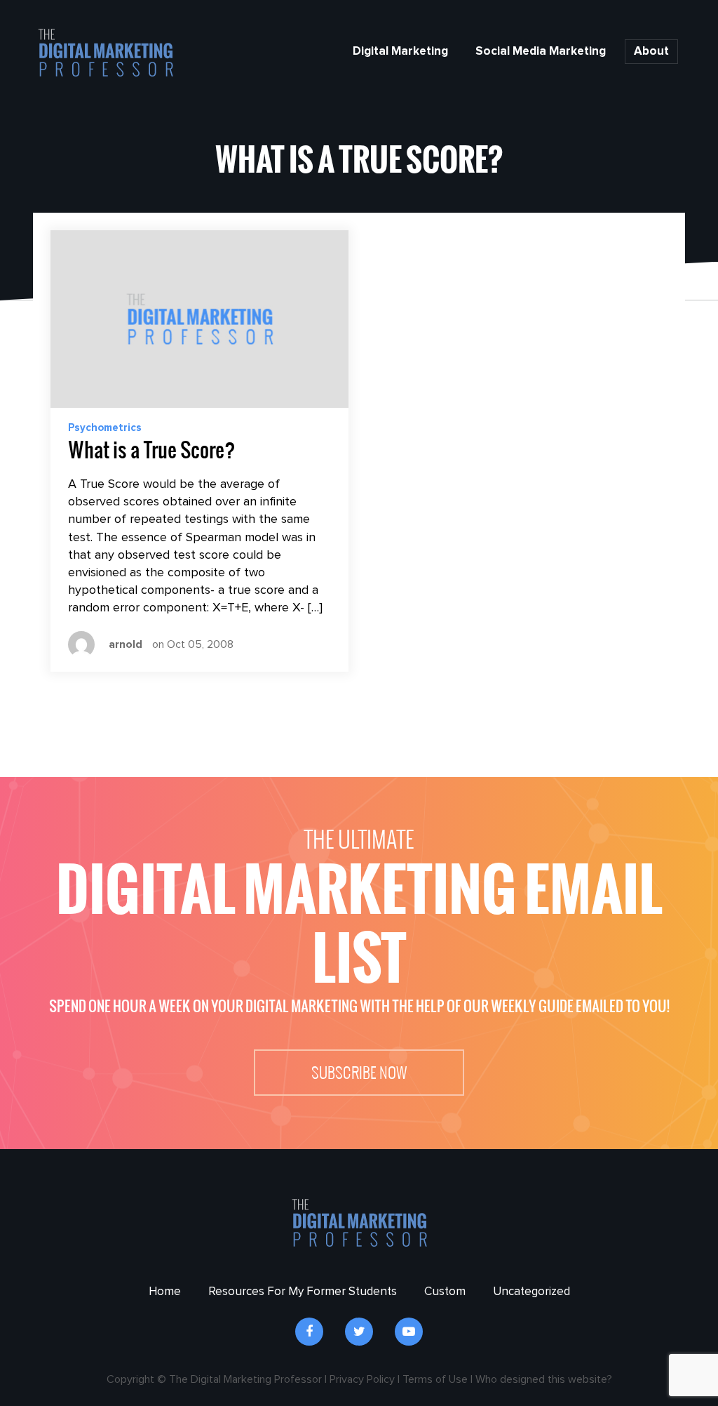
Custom (445, 1292)
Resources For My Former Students (302, 1292)
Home (165, 1292)
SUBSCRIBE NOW (359, 1072)
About (651, 52)
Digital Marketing (400, 52)
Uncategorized (531, 1292)
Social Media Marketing (540, 52)
